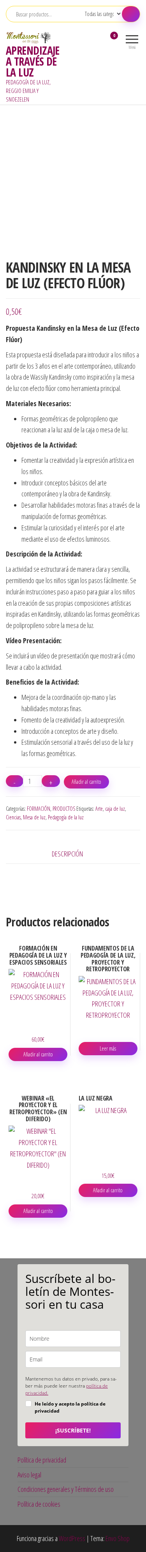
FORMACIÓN (38, 808)
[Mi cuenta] (100, 41)
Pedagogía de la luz (66, 817)
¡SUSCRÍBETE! (73, 1430)
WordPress (72, 1538)
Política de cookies (39, 1504)
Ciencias (13, 817)
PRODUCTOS (64, 808)
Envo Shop (118, 1538)
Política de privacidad (42, 1460)
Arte (99, 808)
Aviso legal (29, 1474)
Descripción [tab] (67, 853)
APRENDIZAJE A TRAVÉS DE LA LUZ (33, 61)
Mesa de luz (34, 817)
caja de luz (115, 808)
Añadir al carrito (86, 781)
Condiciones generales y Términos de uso (66, 1489)
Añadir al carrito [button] (38, 1054)
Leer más (108, 1048)
